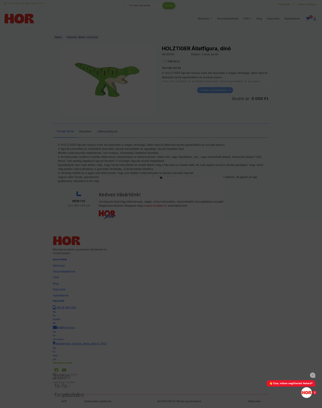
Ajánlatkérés (292, 18)
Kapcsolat (273, 18)
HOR (246, 18)
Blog (259, 18)
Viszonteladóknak (227, 18)
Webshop (203, 18)
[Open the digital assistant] (306, 392)
